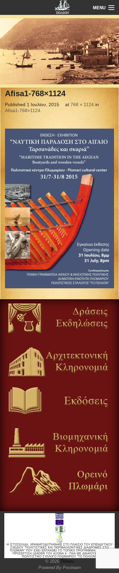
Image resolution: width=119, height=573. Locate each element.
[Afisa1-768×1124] (59, 208)
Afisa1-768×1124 (22, 110)
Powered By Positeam (59, 567)
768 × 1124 (82, 104)
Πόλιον (66, 561)
